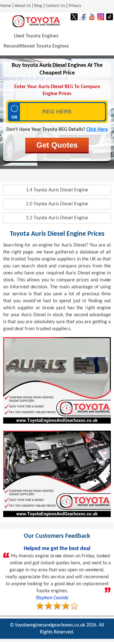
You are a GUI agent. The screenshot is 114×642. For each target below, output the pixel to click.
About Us (23, 5)
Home (5, 5)
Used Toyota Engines (36, 36)
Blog (38, 5)
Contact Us (55, 5)
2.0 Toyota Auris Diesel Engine (57, 204)
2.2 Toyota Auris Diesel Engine (57, 218)
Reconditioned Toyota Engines (36, 46)
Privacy (74, 5)
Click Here (97, 129)
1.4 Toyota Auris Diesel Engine (57, 190)
